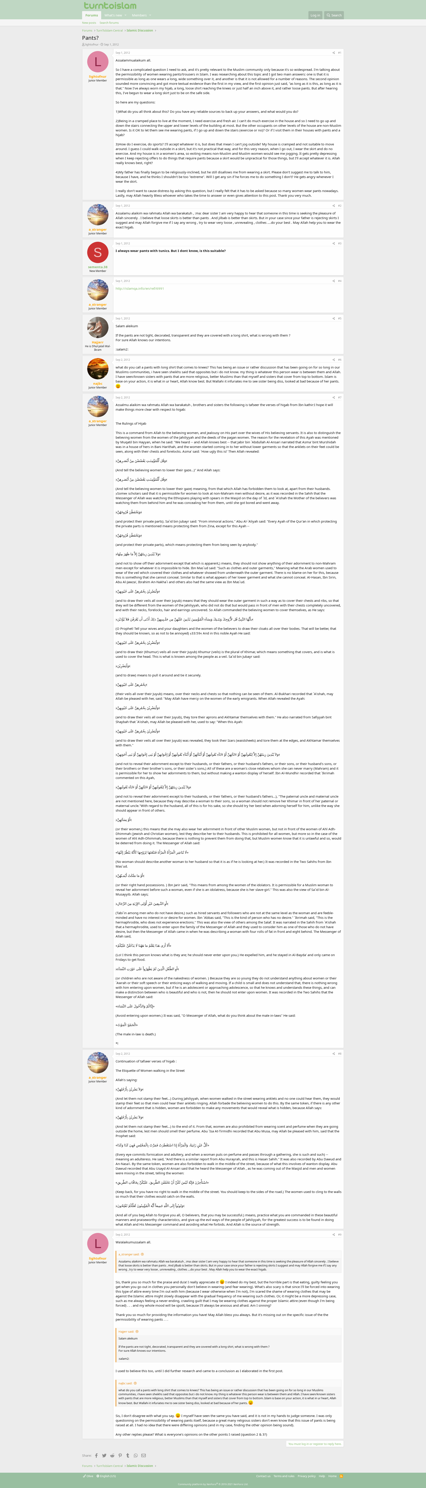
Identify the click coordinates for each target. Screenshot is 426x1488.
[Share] (334, 52)
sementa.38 (98, 267)
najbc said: (125, 1383)
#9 (339, 1234)
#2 (339, 206)
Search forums (109, 23)
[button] (125, 15)
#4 (339, 281)
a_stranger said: (128, 1254)
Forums (91, 15)
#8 (339, 1054)
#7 (339, 397)
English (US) (107, 1476)
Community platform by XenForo (213, 1484)
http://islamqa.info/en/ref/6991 (140, 288)
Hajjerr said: (126, 1331)
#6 (339, 360)
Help (322, 1476)
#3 (339, 243)
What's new (113, 15)
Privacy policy (307, 1476)
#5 (339, 318)
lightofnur (92, 44)
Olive (89, 1476)
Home (332, 1476)
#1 (339, 53)
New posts (89, 23)
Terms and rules (284, 1476)
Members (139, 15)
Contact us (263, 1476)
